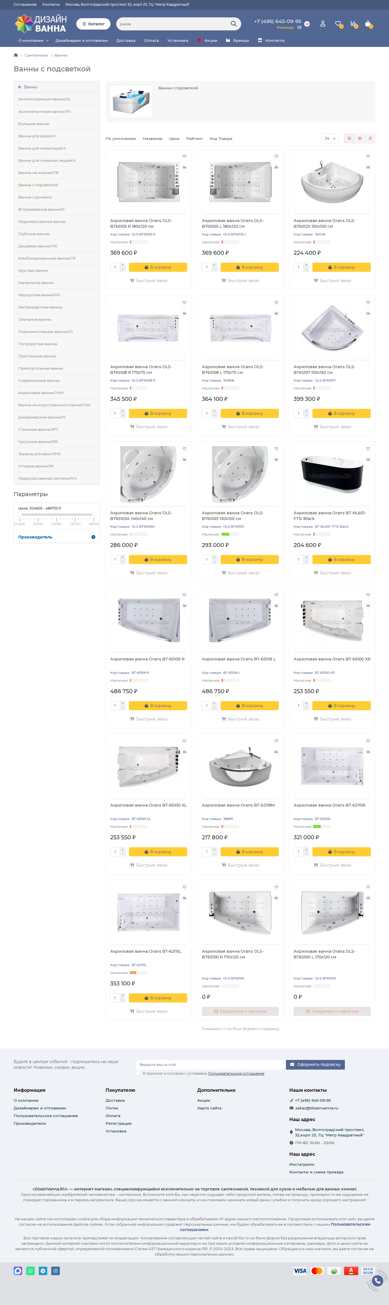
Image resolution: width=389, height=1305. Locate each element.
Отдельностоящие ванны (45, 331)
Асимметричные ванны (44, 111)
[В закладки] (185, 156)
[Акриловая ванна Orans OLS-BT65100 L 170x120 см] (332, 912)
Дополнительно (216, 1090)
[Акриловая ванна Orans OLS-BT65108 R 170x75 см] (148, 328)
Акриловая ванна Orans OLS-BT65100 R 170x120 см (233, 954)
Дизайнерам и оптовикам (82, 40)
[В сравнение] (185, 167)
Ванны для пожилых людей (47, 160)
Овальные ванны (34, 319)
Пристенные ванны (37, 356)
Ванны (60, 55)
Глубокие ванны (34, 233)
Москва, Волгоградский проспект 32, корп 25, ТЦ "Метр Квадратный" (127, 4)
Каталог (96, 24)
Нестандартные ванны (40, 307)
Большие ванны (33, 123)
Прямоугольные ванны (40, 368)
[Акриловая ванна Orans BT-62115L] (148, 912)
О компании (31, 40)
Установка (177, 40)
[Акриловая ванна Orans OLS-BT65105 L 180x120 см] (240, 182)
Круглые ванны (33, 270)
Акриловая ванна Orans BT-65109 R (147, 659)
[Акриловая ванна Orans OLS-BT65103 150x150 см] (240, 474)
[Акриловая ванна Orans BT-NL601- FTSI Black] (332, 474)
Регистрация (119, 1123)
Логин (112, 1108)
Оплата (151, 40)
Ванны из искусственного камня (54, 405)
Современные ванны (39, 380)
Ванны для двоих (37, 136)
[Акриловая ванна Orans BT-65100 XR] (332, 620)
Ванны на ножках (38, 172)
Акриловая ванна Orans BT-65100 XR (332, 659)
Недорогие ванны (39, 295)
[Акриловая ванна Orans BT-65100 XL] (148, 766)
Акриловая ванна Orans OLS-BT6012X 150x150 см (324, 223)
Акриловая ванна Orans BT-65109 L (239, 659)
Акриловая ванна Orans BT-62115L (145, 951)
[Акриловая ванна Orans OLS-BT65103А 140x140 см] (148, 474)
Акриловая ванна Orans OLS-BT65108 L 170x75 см (233, 369)
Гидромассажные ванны (42, 221)
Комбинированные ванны (47, 258)
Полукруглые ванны (37, 343)
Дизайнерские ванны (42, 417)
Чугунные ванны (38, 441)
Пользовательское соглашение (46, 1115)
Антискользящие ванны (44, 99)
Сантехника (36, 55)
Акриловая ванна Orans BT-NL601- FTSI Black (330, 515)
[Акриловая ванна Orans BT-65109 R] (148, 620)
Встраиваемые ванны (41, 209)
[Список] (360, 138)
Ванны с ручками (35, 197)
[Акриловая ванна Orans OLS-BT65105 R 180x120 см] (148, 182)
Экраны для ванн (39, 453)
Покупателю (120, 1090)
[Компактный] (370, 138)
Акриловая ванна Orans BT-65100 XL (148, 805)
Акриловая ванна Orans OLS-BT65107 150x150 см (324, 369)
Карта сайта (209, 1108)
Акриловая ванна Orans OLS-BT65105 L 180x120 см (233, 223)
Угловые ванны (36, 466)
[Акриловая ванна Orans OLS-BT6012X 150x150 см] (332, 182)
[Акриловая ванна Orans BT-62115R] (332, 766)
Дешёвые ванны (37, 246)
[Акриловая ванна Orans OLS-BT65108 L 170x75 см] (240, 328)
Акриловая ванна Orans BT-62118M (238, 805)
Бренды (241, 40)
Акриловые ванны (41, 392)
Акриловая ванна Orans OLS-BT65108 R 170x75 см (141, 369)
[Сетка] (349, 138)
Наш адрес (302, 1154)
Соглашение (25, 4)
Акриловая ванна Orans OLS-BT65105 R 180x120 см (141, 223)
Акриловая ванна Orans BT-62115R (329, 805)
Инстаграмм (301, 1164)
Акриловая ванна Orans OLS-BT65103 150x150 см (233, 515)
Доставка (126, 40)
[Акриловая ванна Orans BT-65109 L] (240, 620)
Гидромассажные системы (47, 478)
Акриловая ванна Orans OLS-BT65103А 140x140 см (141, 515)
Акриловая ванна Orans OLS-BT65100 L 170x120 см (324, 954)
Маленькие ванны (36, 282)
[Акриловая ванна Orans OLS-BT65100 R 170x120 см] (240, 912)
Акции (210, 40)
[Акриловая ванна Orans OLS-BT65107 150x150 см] (332, 328)
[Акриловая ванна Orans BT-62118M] (240, 766)
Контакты (51, 4)
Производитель (35, 537)
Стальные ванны (38, 429)
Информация (30, 1090)
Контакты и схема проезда (316, 1172)
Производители (30, 1123)
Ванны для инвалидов (42, 148)
